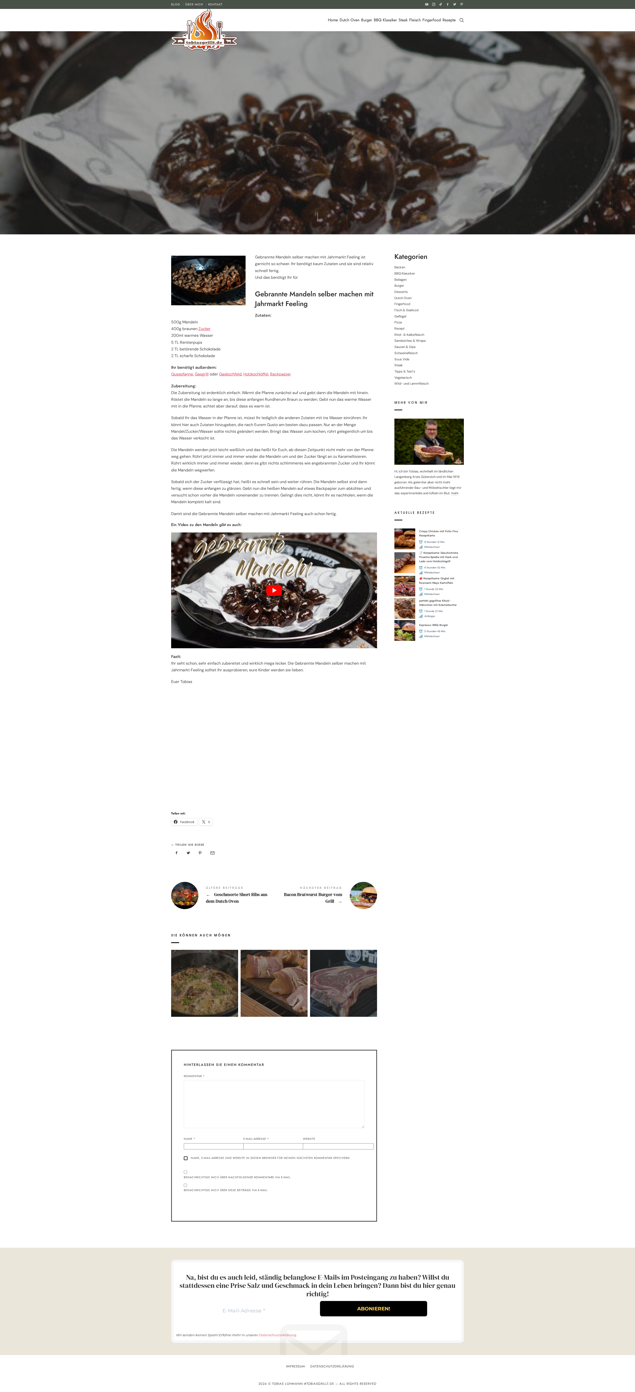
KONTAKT (215, 4)
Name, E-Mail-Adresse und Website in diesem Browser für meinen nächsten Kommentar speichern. (271, 1158)
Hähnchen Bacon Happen (274, 976)
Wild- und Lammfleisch (411, 383)
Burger (366, 20)
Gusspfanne (182, 374)
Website (309, 1139)
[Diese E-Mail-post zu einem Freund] (212, 853)
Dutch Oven (349, 20)
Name (189, 1139)
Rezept (300, 152)
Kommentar (194, 1076)
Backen (399, 267)
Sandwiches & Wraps (410, 341)
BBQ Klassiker (385, 20)
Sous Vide (401, 359)
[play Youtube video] (274, 590)
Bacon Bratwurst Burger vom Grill (325, 895)
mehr (455, 493)
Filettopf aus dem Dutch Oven (204, 976)
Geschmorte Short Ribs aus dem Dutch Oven (222, 895)
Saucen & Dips (405, 347)
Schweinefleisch (406, 353)
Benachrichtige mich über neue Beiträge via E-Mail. (226, 1190)
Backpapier (280, 374)
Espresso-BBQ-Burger (433, 625)
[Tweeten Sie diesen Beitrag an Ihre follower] (188, 853)
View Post (204, 990)
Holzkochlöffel (255, 374)
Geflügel (400, 316)
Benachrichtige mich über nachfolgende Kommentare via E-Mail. (237, 1177)
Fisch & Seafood (406, 310)
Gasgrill (202, 374)
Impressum (295, 1366)
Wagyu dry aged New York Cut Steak (343, 976)
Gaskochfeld (230, 374)
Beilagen (400, 280)
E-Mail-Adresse (256, 1139)
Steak (403, 20)
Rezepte (449, 20)
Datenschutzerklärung (277, 1335)
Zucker (204, 328)
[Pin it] (200, 853)
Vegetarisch (403, 377)
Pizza (398, 322)
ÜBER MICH (194, 4)
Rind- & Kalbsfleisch (409, 335)
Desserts (260, 152)
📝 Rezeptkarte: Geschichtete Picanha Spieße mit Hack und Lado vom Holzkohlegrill (438, 557)
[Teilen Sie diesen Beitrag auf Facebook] (176, 853)
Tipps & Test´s (404, 371)
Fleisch (415, 20)
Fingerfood (431, 20)
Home (333, 20)
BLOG (175, 4)
